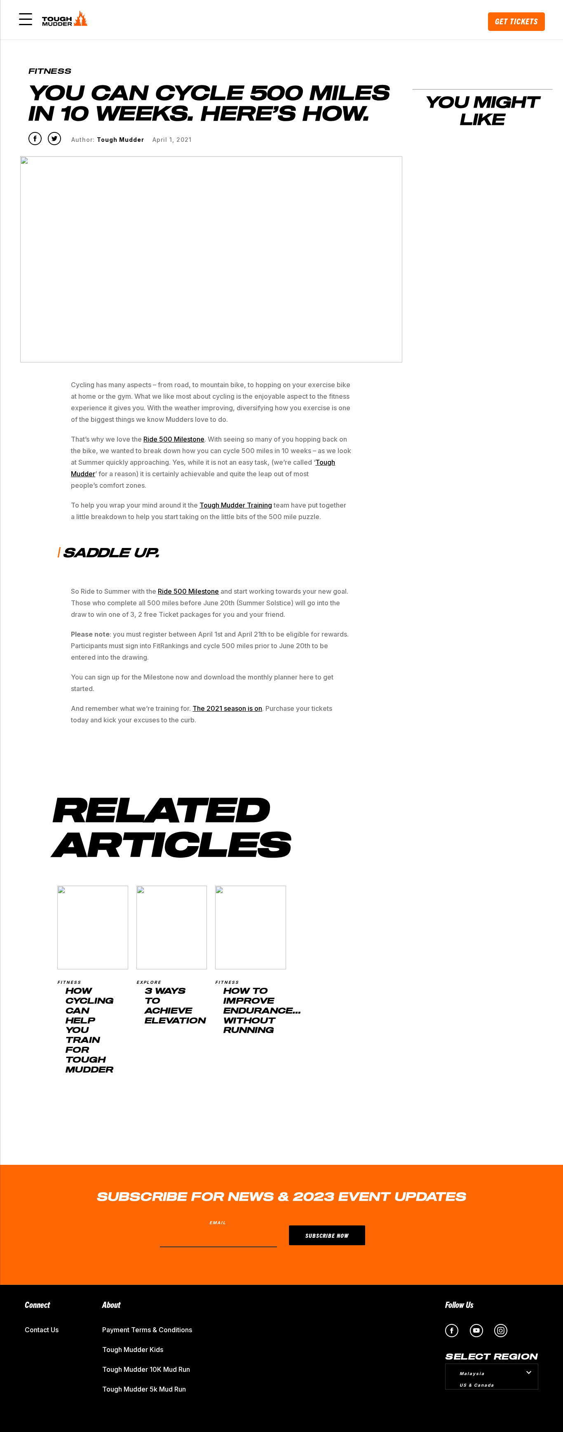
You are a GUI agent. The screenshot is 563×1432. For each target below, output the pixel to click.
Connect (37, 1304)
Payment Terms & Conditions (147, 1330)
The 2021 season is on (227, 708)
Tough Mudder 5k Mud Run (144, 1389)
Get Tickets (516, 21)
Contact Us (42, 1330)
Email (217, 1222)
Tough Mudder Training (235, 505)
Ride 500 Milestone (173, 439)
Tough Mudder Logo (66, 20)
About (111, 1304)
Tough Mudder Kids (132, 1349)
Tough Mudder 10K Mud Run (146, 1369)
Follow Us (459, 1304)
